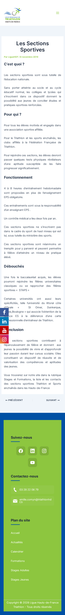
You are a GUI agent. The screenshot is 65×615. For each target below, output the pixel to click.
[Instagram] (44, 450)
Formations (18, 561)
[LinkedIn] (32, 450)
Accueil (15, 533)
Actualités (17, 542)
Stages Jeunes (20, 579)
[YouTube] (32, 462)
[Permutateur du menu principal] (57, 13)
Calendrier (17, 551)
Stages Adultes (20, 570)
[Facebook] (20, 450)
